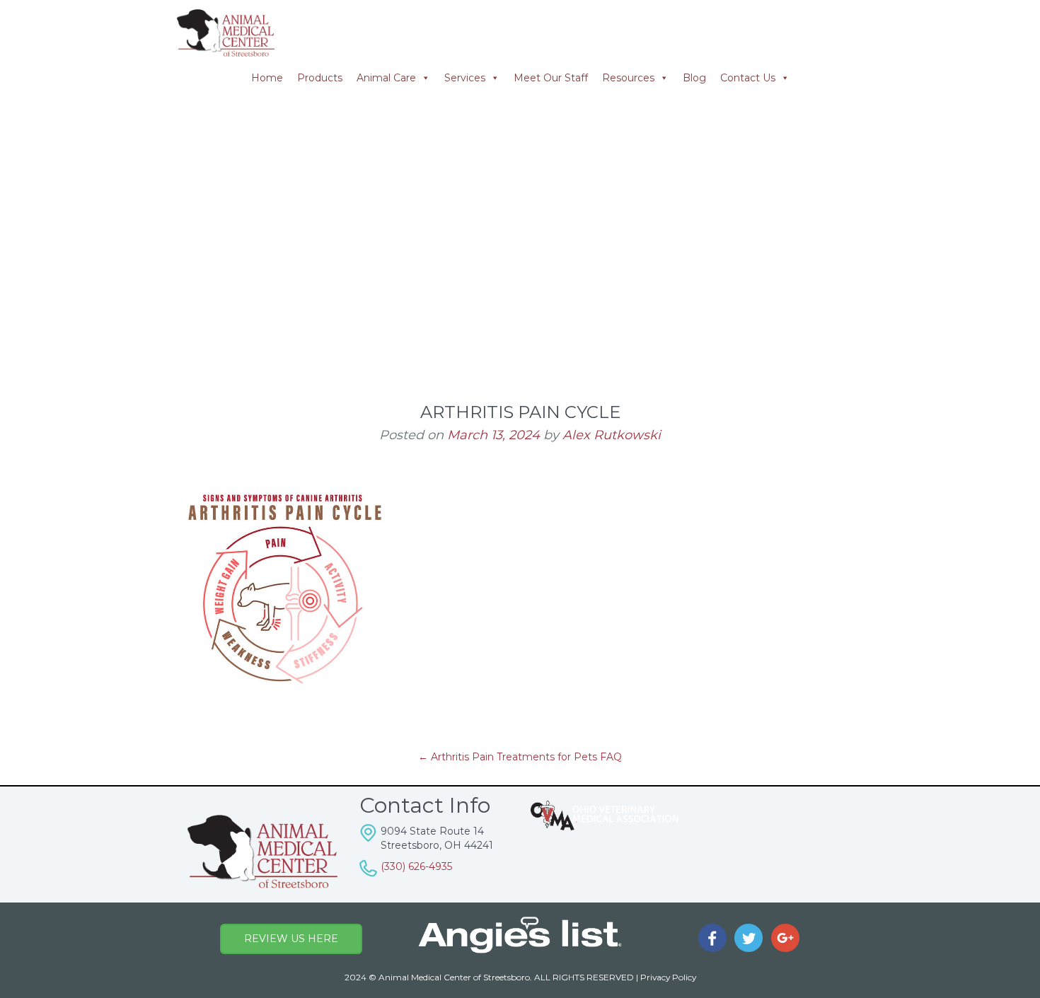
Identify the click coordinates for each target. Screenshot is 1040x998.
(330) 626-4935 (416, 866)
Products (319, 77)
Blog (694, 77)
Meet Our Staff (551, 77)
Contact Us (747, 77)
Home (267, 77)
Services (464, 77)
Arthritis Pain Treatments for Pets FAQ (520, 756)
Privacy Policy (668, 977)
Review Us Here (291, 938)
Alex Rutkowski (611, 435)
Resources (628, 77)
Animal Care (386, 77)
